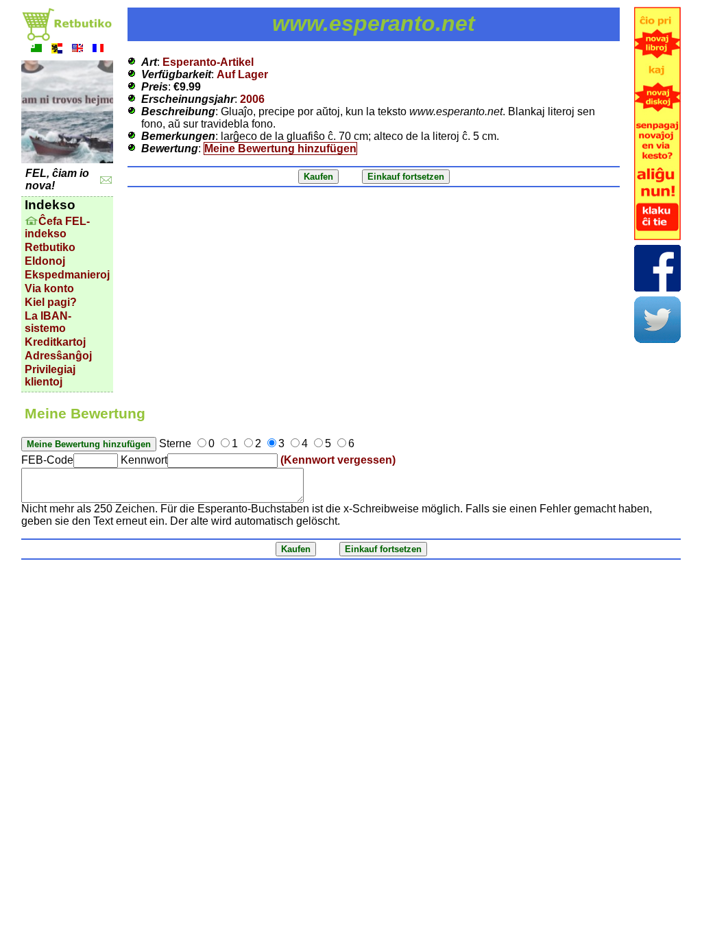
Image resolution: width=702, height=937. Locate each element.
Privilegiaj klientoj (50, 376)
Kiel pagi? (51, 302)
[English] (77, 50)
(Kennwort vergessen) (338, 460)
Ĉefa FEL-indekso (57, 227)
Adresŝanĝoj (58, 355)
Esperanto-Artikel (208, 62)
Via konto (49, 288)
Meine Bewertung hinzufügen (280, 148)
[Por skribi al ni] (106, 180)
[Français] (98, 50)
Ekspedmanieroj (67, 275)
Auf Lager (242, 74)
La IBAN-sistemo (48, 322)
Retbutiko (50, 247)
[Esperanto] (36, 50)
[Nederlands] (57, 50)
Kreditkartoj (55, 342)
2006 (252, 99)
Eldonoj (45, 261)
